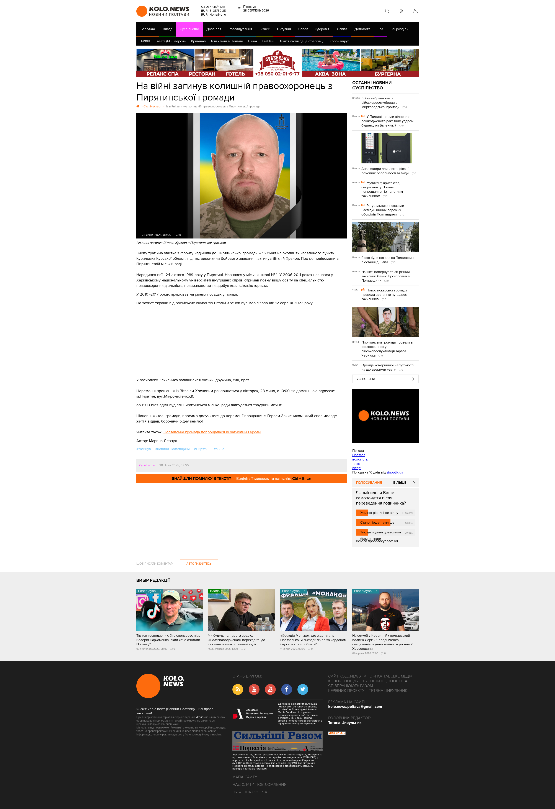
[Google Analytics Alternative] (337, 734)
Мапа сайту (244, 776)
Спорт (303, 29)
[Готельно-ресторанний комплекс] (277, 63)
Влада (167, 29)
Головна (147, 29)
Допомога (362, 29)
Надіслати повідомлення (259, 784)
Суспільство (189, 29)
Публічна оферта (249, 792)
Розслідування (240, 29)
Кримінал (198, 41)
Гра (380, 29)
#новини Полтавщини (172, 449)
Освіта (342, 29)
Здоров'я (322, 29)
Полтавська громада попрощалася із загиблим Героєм (212, 432)
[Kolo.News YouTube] (385, 416)
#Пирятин (201, 449)
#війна (219, 449)
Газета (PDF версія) (170, 41)
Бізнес (265, 29)
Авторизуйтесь (198, 564)
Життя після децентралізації (302, 41)
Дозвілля (213, 29)
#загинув (143, 449)
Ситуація (284, 29)
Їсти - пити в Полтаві (227, 41)
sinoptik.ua (395, 472)
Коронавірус (339, 41)
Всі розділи (400, 29)
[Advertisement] (241, 338)
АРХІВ (145, 41)
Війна (252, 41)
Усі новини (366, 379)
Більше (399, 482)
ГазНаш (268, 41)
